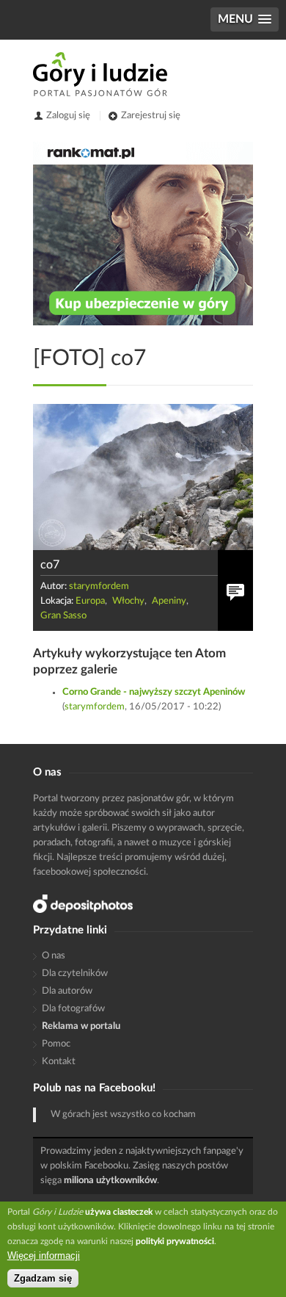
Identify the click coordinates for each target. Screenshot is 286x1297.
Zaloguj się (68, 115)
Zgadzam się (43, 1278)
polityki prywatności (175, 1241)
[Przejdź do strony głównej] (100, 74)
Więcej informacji (43, 1255)
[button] (244, 19)
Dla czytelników (75, 973)
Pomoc (56, 1044)
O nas (53, 956)
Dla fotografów (73, 1009)
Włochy (128, 601)
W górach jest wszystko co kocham (123, 1114)
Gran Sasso (63, 616)
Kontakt (59, 1061)
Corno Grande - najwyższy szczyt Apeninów (153, 692)
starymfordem (99, 586)
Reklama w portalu (81, 1026)
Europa (90, 601)
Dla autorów (67, 991)
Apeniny (169, 601)
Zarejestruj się (150, 115)
